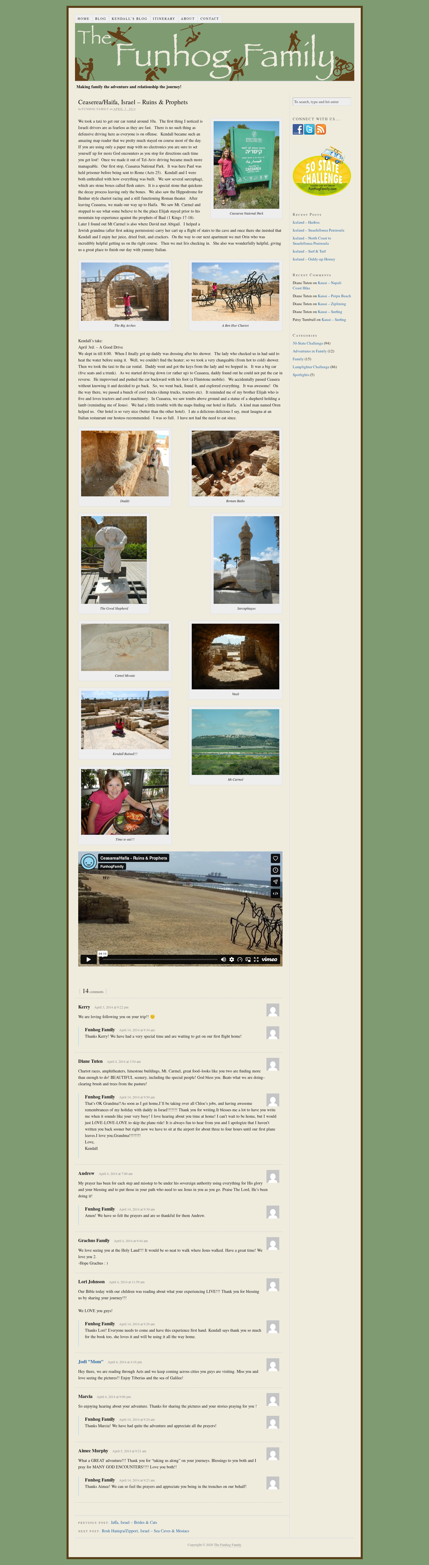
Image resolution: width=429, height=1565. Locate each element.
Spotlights (301, 374)
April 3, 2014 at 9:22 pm (111, 1007)
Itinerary (164, 18)
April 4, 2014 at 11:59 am (126, 1281)
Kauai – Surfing (330, 311)
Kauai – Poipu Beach (334, 295)
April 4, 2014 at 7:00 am (115, 1173)
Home (84, 18)
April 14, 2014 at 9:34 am (137, 1029)
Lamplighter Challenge (311, 366)
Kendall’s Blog (129, 18)
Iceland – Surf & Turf (309, 251)
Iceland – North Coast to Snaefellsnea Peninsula (312, 240)
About (188, 18)
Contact (209, 18)
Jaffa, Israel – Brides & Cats (134, 1522)
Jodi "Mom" (91, 1361)
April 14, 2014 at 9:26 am (137, 1323)
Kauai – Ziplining (332, 303)
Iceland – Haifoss (306, 222)
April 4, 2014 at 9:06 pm (114, 1396)
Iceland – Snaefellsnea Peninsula (318, 230)
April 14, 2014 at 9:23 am (137, 1480)
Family (298, 358)
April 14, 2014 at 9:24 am (137, 1419)
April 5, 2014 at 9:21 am (129, 1451)
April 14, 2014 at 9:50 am (137, 1097)
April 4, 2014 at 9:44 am (131, 1240)
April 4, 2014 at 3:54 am (124, 1061)
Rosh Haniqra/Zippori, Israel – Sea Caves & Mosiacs (145, 1530)
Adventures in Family (310, 351)
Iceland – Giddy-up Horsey (314, 259)
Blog (100, 18)
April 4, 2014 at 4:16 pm (125, 1361)
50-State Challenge (308, 343)
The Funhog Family (215, 52)
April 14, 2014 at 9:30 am (137, 1209)
